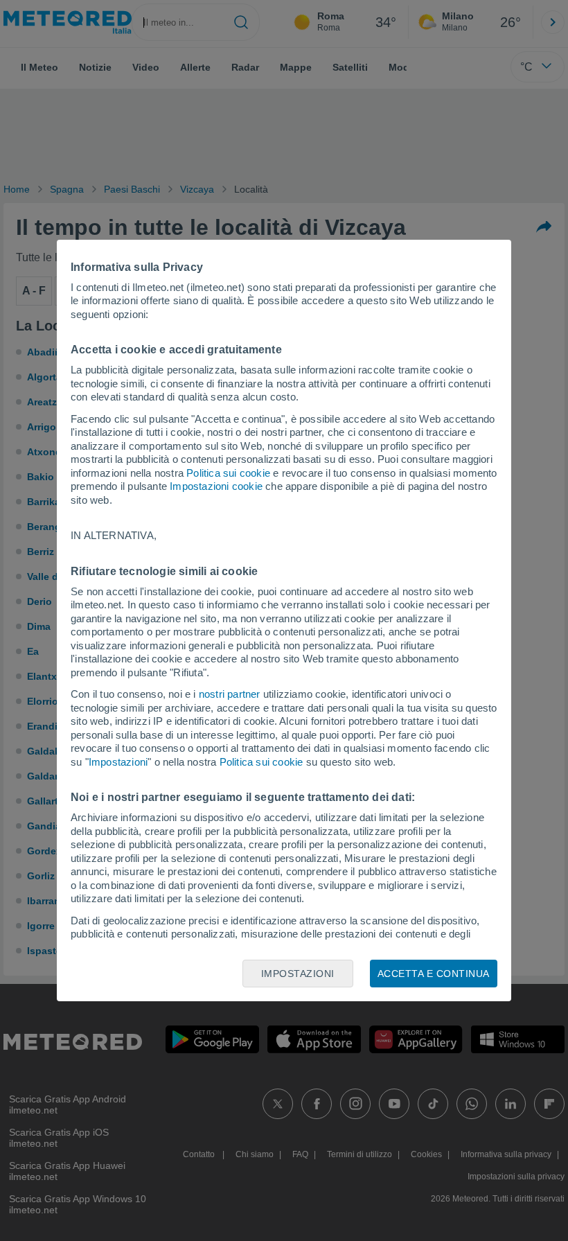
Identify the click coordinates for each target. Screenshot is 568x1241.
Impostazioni (118, 762)
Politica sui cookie (228, 473)
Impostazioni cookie (216, 486)
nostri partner (229, 694)
